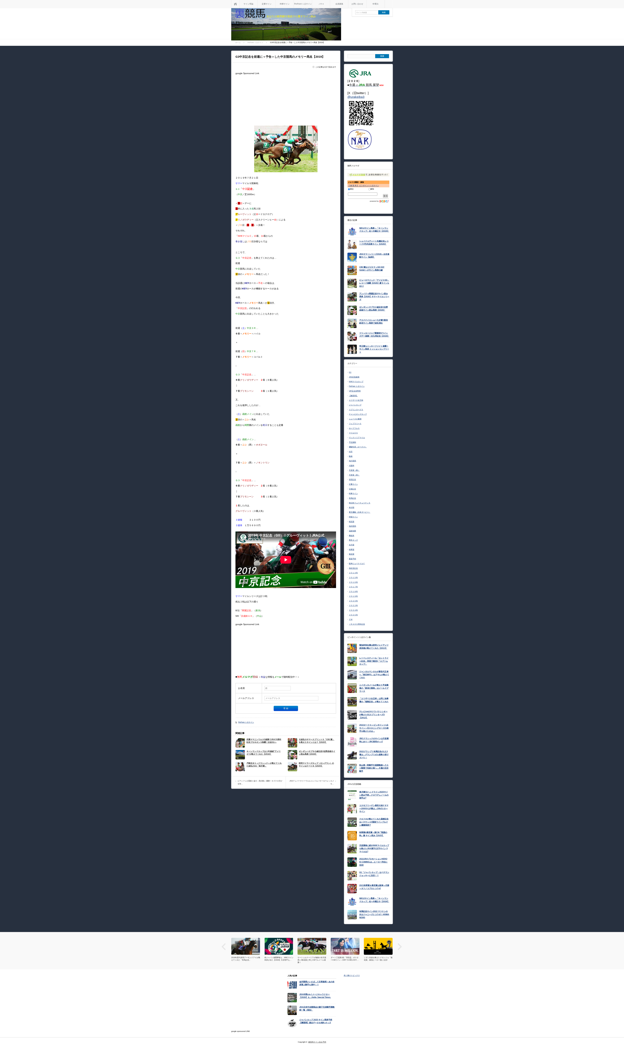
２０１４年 (353, 573)
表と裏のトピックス (352, 975)
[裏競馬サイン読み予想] (286, 24)
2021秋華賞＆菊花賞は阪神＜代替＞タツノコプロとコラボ (374, 887)
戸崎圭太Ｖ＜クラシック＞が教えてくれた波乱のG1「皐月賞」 (264, 764)
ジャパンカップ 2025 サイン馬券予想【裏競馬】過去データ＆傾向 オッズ (315, 1021)
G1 (350, 372)
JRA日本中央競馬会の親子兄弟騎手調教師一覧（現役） (317, 1008)
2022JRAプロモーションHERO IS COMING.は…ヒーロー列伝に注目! (373, 862)
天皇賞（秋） (354, 475)
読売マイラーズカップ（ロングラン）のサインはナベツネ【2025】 (316, 764)
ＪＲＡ (321, 4)
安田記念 (352, 479)
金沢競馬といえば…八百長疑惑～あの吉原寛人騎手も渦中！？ (316, 983)
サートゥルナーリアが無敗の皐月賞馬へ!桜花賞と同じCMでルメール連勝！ (278, 960)
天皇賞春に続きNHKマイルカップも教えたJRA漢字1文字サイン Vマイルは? (374, 848)
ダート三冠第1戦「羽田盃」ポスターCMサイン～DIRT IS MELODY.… (312, 959)
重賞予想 (352, 559)
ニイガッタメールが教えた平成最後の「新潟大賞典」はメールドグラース (374, 688)
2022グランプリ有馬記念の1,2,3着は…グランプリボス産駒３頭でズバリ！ (374, 754)
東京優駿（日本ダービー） (359, 512)
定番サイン (267, 4)
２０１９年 (353, 596)
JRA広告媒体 (354, 377)
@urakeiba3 (355, 97)
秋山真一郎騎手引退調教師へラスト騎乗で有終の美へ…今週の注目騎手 (374, 768)
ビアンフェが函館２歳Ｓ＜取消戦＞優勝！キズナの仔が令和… (260, 782)
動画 (350, 456)
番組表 (351, 536)
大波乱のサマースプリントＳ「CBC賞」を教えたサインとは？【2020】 (316, 740)
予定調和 (352, 442)
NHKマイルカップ (356, 381)
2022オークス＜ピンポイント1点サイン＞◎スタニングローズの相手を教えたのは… (374, 728)
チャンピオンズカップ (358, 414)
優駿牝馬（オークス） (358, 447)
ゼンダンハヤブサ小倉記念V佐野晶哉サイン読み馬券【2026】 (317, 752)
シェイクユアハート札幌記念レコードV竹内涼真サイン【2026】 (374, 242)
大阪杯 (351, 465)
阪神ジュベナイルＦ (357, 563)
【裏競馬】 (353, 396)
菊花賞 (351, 554)
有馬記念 (352, 498)
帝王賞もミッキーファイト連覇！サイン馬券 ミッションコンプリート (374, 349)
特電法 (375, 4)
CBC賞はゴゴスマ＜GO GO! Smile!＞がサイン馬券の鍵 (371, 268)
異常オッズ (353, 540)
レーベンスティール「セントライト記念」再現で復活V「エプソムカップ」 (374, 661)
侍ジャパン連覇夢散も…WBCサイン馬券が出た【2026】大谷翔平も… (245, 959)
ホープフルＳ (354, 428)
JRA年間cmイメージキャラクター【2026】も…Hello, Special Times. (315, 996)
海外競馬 (352, 526)
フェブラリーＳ (355, 424)
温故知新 (352, 531)
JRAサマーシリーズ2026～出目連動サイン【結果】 (374, 255)
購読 (352, 189)
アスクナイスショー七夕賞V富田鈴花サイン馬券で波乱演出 (373, 321)
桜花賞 (351, 522)
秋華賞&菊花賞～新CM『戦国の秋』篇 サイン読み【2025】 (373, 834)
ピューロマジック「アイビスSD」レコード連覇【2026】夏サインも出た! (374, 283)
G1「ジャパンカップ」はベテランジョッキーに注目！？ (374, 874)
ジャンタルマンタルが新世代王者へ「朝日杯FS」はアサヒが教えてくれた (374, 674)
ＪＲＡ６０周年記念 (357, 624)
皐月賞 (351, 545)
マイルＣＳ (353, 433)
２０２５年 (353, 615)
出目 (350, 452)
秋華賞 (351, 549)
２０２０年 (353, 601)
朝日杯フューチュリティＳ (359, 503)
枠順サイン (353, 517)
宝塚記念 (352, 489)
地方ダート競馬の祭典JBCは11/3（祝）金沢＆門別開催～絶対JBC (377, 959)
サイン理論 (248, 4)
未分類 (351, 507)
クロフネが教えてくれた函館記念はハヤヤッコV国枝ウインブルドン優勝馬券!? (374, 822)
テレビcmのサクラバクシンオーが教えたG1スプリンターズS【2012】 (373, 714)
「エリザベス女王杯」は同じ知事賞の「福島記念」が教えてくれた (374, 700)
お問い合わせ (357, 4)
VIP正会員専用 (355, 391)
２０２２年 (353, 605)
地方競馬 (352, 461)
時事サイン (285, 4)
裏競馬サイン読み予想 (317, 1042)
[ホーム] (235, 4)
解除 (372, 189)
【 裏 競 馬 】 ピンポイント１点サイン (363, 186)
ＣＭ (350, 619)
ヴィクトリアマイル (357, 438)
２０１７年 (353, 587)
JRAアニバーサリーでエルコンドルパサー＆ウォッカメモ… (311, 782)
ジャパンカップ (355, 405)
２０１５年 (353, 577)
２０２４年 (353, 610)
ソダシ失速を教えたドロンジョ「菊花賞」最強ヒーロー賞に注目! (345, 959)
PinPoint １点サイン (303, 4)
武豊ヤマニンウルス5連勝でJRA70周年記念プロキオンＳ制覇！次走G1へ (264, 740)
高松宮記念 (353, 568)
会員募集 (339, 4)
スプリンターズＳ (356, 410)
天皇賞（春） (354, 470)
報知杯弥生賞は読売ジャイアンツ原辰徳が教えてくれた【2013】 (374, 646)
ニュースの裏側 (355, 419)
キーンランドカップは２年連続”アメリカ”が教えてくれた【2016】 (264, 752)
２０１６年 (353, 582)
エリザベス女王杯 (356, 400)
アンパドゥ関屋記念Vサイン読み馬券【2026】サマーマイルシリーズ (374, 296)
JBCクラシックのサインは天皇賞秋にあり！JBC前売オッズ (374, 740)
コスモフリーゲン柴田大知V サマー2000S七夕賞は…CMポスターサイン (373, 808)
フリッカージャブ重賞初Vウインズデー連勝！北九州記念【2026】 (374, 334)
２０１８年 (353, 591)
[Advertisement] (285, 99)
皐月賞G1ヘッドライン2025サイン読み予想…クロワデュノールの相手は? (374, 795)
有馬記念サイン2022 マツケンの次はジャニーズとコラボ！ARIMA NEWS (374, 914)
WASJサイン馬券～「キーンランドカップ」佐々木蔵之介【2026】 (374, 229)
